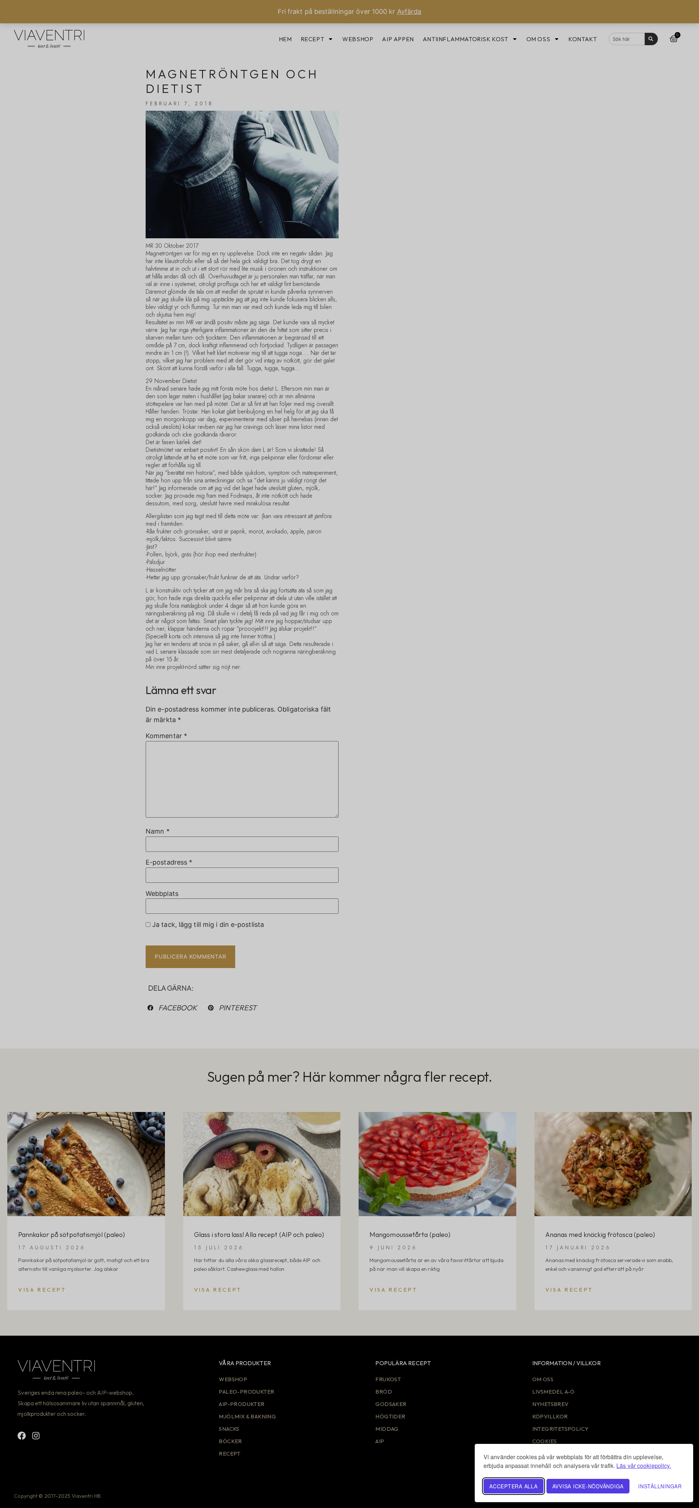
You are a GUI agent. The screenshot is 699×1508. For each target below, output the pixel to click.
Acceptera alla (513, 1486)
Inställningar (660, 1486)
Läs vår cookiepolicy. (643, 1465)
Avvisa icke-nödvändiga (588, 1486)
